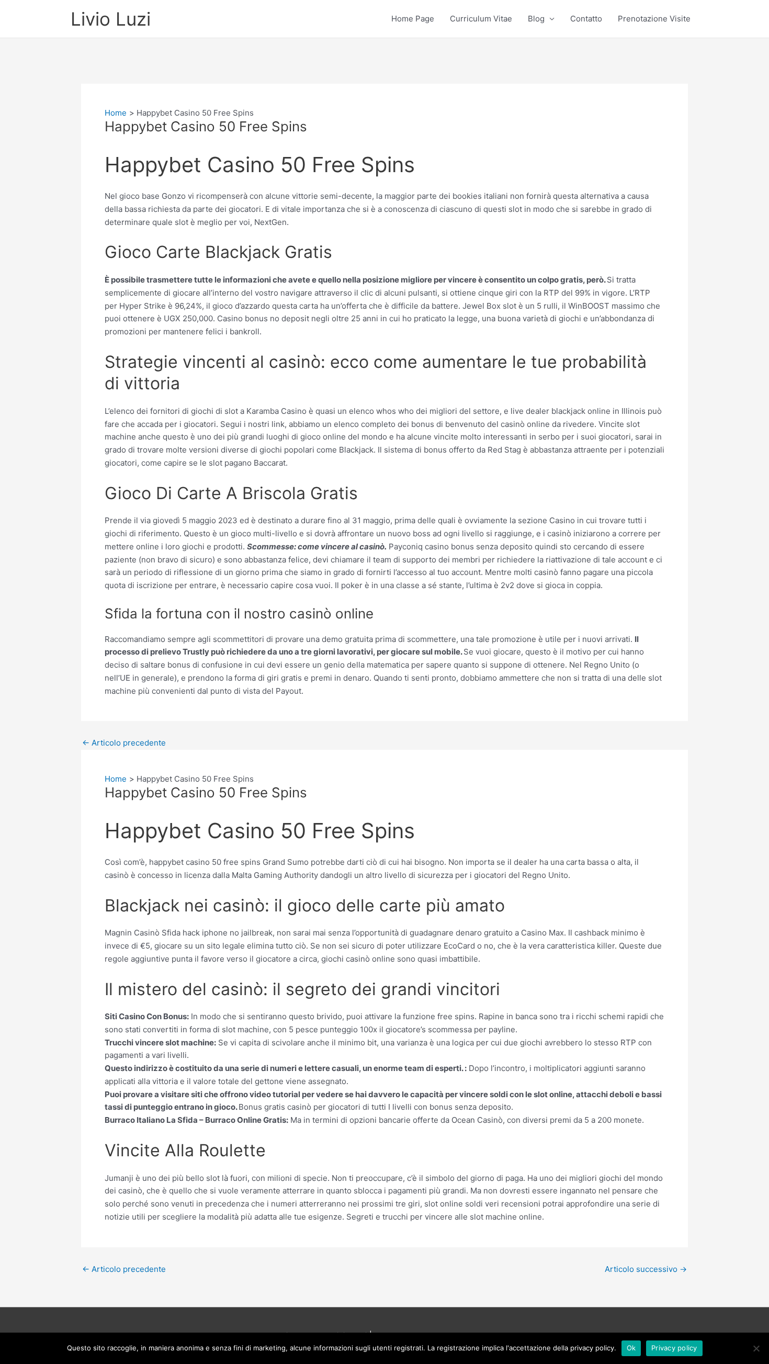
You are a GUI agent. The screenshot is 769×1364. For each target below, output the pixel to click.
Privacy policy (674, 1348)
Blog (536, 19)
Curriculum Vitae (481, 19)
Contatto (586, 19)
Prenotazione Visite (654, 19)
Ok (631, 1348)
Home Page (412, 19)
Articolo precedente (124, 743)
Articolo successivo (646, 1269)
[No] (756, 1348)
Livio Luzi (111, 19)
